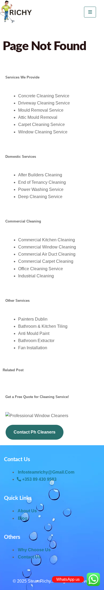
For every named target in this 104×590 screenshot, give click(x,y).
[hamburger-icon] (90, 12)
